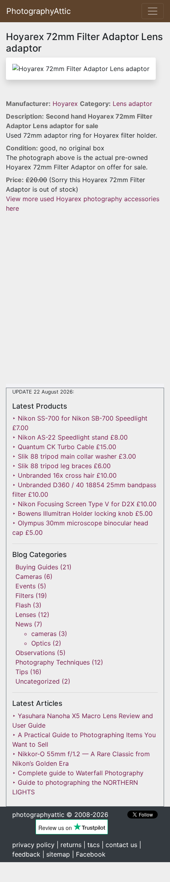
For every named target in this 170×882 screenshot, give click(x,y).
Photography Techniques (52, 662)
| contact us (119, 845)
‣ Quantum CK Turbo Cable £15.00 (64, 447)
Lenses (25, 615)
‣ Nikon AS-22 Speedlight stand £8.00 (70, 437)
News (23, 624)
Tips (21, 672)
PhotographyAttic (38, 11)
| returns (69, 845)
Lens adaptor (132, 104)
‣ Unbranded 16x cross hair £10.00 (64, 475)
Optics (41, 643)
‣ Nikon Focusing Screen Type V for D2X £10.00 (84, 504)
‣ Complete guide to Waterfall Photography (78, 773)
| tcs (91, 845)
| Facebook (89, 854)
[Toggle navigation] (153, 11)
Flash (23, 605)
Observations (35, 653)
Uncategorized (37, 681)
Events (25, 586)
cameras (44, 634)
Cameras (28, 576)
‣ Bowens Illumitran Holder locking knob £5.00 (82, 513)
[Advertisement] (85, 298)
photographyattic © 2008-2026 (60, 815)
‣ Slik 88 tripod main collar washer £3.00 (74, 456)
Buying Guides (36, 567)
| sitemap (56, 854)
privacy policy (33, 845)
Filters (24, 596)
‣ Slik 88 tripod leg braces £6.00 (61, 466)
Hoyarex (66, 104)
